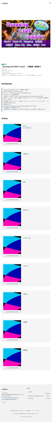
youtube (30, 398)
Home (30, 392)
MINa (24, 182)
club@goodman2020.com (11, 399)
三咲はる (25, 294)
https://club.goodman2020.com (11, 398)
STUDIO (48, 398)
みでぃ (24, 126)
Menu (47, 396)
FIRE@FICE (26, 154)
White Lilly (25, 210)
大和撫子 (25, 322)
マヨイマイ (26, 266)
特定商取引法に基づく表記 (16, 410)
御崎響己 (25, 350)
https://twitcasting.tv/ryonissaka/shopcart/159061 (31, 96)
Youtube (29, 127)
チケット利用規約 (26, 410)
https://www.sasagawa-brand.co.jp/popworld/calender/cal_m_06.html (19, 106)
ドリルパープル (27, 238)
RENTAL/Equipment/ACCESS (35, 396)
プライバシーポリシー (36, 410)
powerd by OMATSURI (25, 416)
